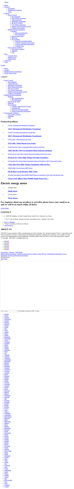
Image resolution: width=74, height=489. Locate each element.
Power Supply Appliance (15, 47)
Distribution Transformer (19, 21)
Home (6, 5)
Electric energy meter (18, 36)
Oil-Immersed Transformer (54, 254)
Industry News (12, 57)
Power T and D (12, 15)
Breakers (14, 31)
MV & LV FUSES (17, 23)
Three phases (13, 198)
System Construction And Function (18, 255)
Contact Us (7, 60)
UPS (13, 52)
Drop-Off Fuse (42, 254)
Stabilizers (14, 51)
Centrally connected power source (25, 42)
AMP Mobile (19, 252)
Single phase (12, 191)
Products (6, 13)
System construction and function (24, 44)
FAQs (6, 62)
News (6, 54)
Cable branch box (17, 20)
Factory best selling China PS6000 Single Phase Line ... (28, 179)
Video (9, 12)
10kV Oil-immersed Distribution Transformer (25, 136)
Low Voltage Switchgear (19, 25)
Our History (11, 8)
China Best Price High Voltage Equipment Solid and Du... (29, 165)
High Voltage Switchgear (19, 18)
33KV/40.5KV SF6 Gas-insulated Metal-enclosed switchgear (30, 150)
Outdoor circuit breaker (18, 28)
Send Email (4, 259)
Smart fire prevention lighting (23, 41)
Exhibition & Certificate (15, 10)
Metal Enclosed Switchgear (8, 254)
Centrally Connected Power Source (27, 254)
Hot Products (4, 252)
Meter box (14, 38)
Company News (12, 55)
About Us (7, 7)
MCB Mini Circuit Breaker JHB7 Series (22, 172)
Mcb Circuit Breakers (21, 33)
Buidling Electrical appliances (16, 29)
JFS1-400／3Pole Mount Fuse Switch (22, 143)
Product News (12, 59)
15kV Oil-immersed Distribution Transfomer (24, 129)
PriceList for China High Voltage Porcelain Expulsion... (28, 158)
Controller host (19, 46)
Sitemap (11, 252)
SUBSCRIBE (5, 208)
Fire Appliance (16, 39)
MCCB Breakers (20, 34)
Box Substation (16, 16)
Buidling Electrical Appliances (13, 71)
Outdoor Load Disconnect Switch (21, 26)
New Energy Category (18, 49)
